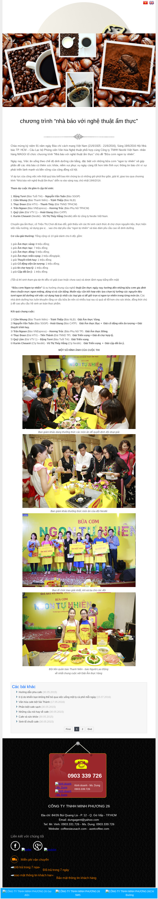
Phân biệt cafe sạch (30, 707)
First (68, 729)
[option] (79, 70)
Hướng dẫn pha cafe (30, 692)
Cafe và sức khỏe (28, 716)
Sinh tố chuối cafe (29, 721)
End (90, 729)
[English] (151, 3)
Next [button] (151, 65)
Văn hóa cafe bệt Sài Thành (34, 702)
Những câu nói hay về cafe (34, 711)
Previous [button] (6, 65)
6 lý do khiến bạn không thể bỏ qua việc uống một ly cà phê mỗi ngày (57, 697)
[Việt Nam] (145, 3)
